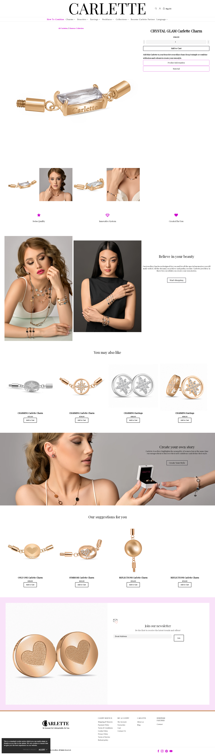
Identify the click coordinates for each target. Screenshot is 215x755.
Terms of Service (104, 737)
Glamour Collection (76, 28)
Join (178, 638)
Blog (138, 725)
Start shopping (176, 280)
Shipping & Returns (105, 722)
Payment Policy (103, 725)
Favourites (121, 725)
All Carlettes (63, 28)
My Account (122, 722)
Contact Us (122, 731)
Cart (119, 728)
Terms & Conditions (105, 728)
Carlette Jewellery (107, 8)
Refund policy (103, 740)
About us (140, 722)
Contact (160, 724)
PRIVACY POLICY (30, 750)
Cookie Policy (103, 731)
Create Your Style (177, 463)
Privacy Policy (103, 734)
